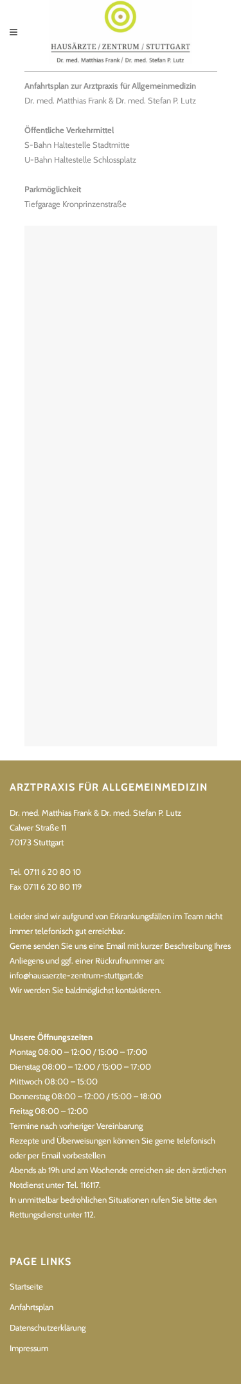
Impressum (29, 1348)
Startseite (26, 1286)
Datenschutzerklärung (47, 1327)
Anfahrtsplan (31, 1307)
